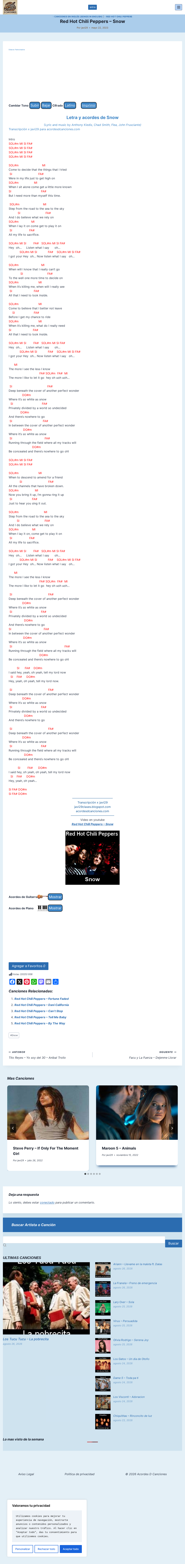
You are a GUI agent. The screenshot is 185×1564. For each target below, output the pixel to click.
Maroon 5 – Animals (119, 1148)
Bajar (46, 105)
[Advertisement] (92, 76)
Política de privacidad (79, 1474)
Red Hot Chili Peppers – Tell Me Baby (40, 1017)
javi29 (84, 27)
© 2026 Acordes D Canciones (146, 1474)
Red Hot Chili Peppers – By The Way (39, 1023)
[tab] (85, 1174)
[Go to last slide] (13, 1128)
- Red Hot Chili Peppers (118, 16)
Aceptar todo (71, 1548)
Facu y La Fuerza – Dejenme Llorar (152, 1055)
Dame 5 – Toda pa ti (125, 1378)
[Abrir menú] (178, 7)
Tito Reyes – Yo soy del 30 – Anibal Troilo (37, 1055)
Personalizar (22, 1548)
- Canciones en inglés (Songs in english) (77, 16)
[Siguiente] (172, 1128)
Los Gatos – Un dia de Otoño (131, 1359)
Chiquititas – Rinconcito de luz (132, 1416)
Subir (35, 105)
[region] (47, 1528)
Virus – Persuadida (125, 1321)
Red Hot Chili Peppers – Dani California (41, 1005)
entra (92, 7)
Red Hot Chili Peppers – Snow (92, 824)
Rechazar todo (46, 1548)
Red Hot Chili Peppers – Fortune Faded (41, 999)
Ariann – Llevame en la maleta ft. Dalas (137, 1264)
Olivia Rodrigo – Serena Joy (131, 1340)
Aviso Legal (26, 1474)
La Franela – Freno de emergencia (135, 1283)
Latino (70, 105)
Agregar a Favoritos (28, 966)
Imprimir (89, 105)
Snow (14, 1035)
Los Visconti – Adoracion (129, 1397)
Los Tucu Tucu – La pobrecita (26, 1339)
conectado (47, 1202)
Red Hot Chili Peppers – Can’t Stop (38, 1011)
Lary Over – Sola (123, 1302)
